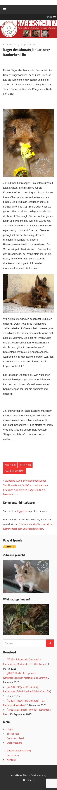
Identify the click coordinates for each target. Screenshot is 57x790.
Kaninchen (25, 465)
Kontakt (11, 759)
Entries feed (13, 733)
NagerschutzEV (28, 44)
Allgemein (10, 465)
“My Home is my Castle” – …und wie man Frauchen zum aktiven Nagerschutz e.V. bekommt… (25, 490)
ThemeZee (28, 780)
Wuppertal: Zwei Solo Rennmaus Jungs (25, 480)
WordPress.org (14, 742)
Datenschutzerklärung (19, 750)
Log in (10, 729)
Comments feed (15, 738)
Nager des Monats (14, 471)
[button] (49, 17)
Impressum (13, 755)
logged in (22, 511)
